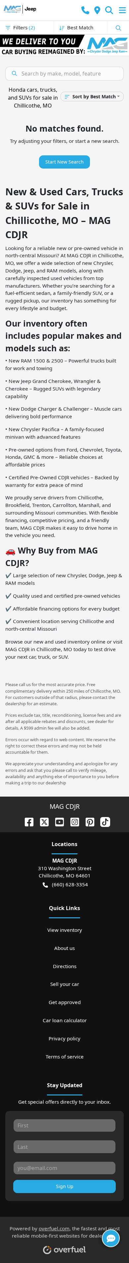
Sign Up (64, 1186)
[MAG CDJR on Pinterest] (87, 821)
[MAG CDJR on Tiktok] (102, 821)
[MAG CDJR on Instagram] (72, 821)
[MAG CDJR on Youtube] (56, 821)
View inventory (64, 930)
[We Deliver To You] (64, 45)
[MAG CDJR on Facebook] (26, 821)
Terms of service (65, 1056)
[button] (85, 10)
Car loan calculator (65, 1020)
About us (64, 948)
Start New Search (64, 162)
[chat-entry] (111, 1238)
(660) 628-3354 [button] (70, 884)
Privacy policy (64, 1038)
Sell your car (64, 984)
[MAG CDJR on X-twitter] (41, 821)
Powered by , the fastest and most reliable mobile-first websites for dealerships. (65, 1232)
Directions (64, 966)
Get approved (65, 1002)
